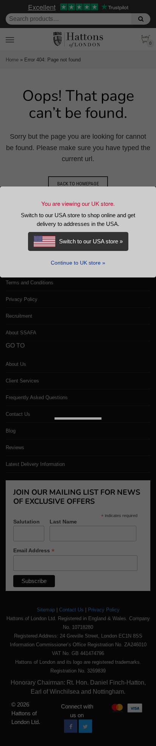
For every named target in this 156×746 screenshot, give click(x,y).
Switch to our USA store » (91, 241)
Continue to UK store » (78, 263)
